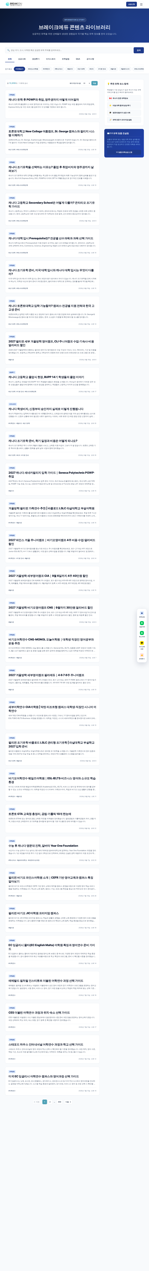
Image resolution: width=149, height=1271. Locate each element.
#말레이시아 (125, 69)
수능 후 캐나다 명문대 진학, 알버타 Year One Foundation (43, 845)
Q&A (78, 59)
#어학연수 (46, 69)
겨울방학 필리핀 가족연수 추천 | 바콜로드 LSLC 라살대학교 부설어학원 (51, 508)
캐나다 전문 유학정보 (118, 98)
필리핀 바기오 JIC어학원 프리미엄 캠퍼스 (33, 913)
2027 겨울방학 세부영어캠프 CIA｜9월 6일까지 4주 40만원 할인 (48, 575)
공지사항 (90, 59)
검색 (139, 50)
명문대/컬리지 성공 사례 (119, 112)
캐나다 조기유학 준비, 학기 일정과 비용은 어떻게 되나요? (42, 440)
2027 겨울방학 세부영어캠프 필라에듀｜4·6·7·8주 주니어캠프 (46, 675)
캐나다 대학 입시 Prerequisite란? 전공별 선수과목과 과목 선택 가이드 (50, 238)
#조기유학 (81, 69)
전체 (10, 59)
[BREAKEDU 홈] (18, 4)
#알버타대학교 (22, 860)
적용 (94, 83)
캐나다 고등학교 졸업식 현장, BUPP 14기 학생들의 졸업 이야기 (46, 377)
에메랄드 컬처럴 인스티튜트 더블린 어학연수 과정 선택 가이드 (45, 980)
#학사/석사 (58, 69)
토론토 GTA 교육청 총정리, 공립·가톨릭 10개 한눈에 (39, 814)
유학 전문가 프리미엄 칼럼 (120, 120)
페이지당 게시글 (75, 83)
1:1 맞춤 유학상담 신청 (124, 152)
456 (59, 1102)
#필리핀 (113, 69)
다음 (68, 1102)
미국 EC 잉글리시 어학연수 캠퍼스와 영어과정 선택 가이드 (43, 1076)
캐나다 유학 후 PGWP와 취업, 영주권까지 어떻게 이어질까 (43, 99)
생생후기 (36, 59)
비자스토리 (50, 59)
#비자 (91, 69)
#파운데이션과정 (33, 860)
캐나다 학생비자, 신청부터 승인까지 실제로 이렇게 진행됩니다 (45, 409)
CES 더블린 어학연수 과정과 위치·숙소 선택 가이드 (39, 1012)
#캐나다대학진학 (140, 69)
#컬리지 (70, 69)
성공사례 (22, 59)
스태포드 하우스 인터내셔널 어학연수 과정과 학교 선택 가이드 (45, 1044)
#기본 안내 (102, 69)
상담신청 (131, 4)
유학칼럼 (65, 59)
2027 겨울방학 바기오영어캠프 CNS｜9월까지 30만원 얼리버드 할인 (50, 607)
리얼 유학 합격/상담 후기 (120, 105)
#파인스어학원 (33, 69)
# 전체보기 (19, 69)
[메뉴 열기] (141, 4)
